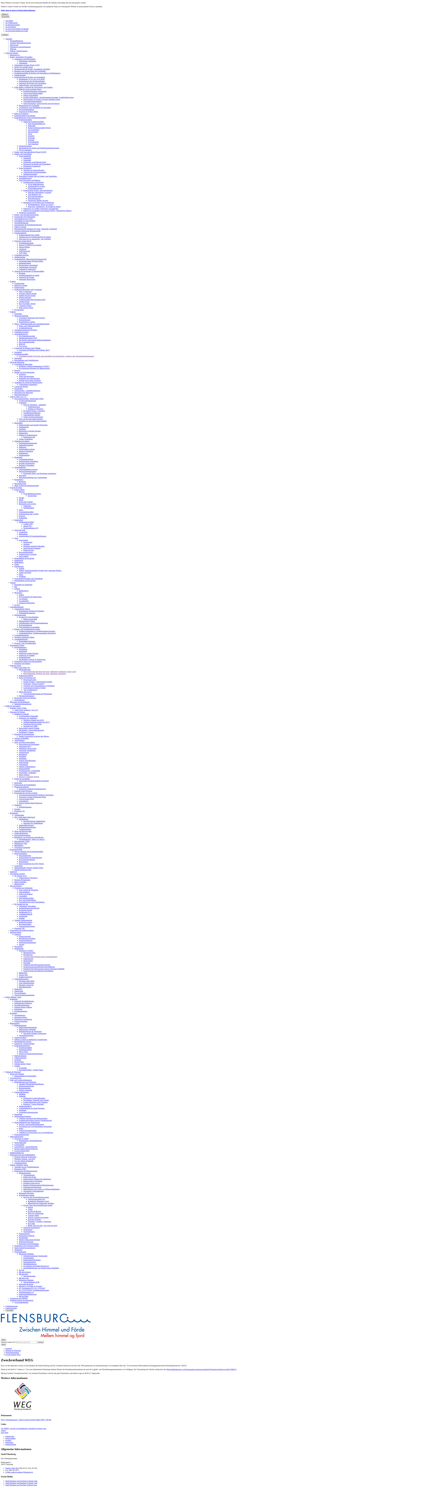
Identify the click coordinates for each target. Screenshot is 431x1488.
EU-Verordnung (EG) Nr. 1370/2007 (32, 1288)
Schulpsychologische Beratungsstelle (27, 231)
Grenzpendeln (19, 1145)
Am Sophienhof (33, 130)
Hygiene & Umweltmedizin (28, 617)
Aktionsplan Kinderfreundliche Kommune (34, 781)
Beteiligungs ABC (20, 843)
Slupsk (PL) (27, 526)
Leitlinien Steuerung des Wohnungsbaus (33, 1118)
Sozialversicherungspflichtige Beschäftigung (39, 967)
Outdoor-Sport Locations (28, 554)
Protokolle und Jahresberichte (29, 378)
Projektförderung (20, 647)
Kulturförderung (24, 657)
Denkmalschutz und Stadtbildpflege (22, 1155)
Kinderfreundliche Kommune (24, 116)
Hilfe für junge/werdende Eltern (30, 89)
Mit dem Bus (23, 1274)
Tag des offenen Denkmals (23, 1161)
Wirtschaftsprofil (20, 1143)
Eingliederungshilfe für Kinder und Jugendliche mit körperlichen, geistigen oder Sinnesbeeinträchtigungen (56, 356)
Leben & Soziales (11, 53)
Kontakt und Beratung (27, 463)
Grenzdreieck (23, 801)
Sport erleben (23, 556)
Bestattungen (23, 453)
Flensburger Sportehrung (23, 1019)
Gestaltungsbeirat (25, 829)
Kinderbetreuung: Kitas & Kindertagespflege (30, 118)
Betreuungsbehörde (21, 316)
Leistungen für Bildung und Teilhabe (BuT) (34, 350)
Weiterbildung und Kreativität (24, 581)
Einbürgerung (24, 427)
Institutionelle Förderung (23, 1003)
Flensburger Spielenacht (31, 166)
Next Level (23, 346)
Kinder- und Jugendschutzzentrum (26, 215)
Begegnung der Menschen (23, 393)
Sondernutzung (24, 455)
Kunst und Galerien (26, 502)
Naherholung (19, 566)
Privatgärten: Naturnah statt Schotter (36, 1100)
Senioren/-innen (15, 665)
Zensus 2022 (23, 975)
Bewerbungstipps (25, 924)
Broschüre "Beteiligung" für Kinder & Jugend (44, 207)
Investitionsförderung (21, 1005)
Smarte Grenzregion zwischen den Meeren (34, 736)
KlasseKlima (23, 1238)
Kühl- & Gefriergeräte (36, 1213)
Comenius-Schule (25, 306)
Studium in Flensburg (35, 409)
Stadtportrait (18, 520)
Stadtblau (22, 1094)
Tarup (30, 134)
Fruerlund (31, 138)
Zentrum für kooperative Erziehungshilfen (29, 271)
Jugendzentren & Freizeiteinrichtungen (28, 225)
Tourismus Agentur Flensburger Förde (32, 797)
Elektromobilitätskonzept (27, 1294)
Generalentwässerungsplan (28, 1112)
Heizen (30, 1207)
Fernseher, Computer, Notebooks (39, 1221)
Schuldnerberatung (25, 328)
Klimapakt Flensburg (26, 1193)
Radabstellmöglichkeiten (32, 1260)
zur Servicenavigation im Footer (16, 31)
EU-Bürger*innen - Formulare (34, 411)
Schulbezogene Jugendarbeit (33, 182)
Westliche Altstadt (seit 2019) (33, 720)
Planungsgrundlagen (21, 787)
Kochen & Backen (34, 1211)
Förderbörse (23, 649)
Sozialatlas (18, 314)
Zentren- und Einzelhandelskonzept (31, 1124)
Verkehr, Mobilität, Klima (19, 1165)
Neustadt (31, 140)
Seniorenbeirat (19, 700)
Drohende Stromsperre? (31, 1228)
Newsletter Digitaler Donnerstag (34, 1033)
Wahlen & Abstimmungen (28, 435)
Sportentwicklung (20, 1017)
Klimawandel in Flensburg (32, 1181)
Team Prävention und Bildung (29, 180)
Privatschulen (19, 310)
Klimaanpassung (25, 1173)
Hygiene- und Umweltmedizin (25, 643)
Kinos (21, 510)
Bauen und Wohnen (17, 1074)
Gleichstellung (19, 740)
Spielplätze (27, 160)
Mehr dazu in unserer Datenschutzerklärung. (18, 10)
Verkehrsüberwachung (27, 449)
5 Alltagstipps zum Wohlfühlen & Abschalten (35, 107)
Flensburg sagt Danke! (22, 663)
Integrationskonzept (21, 395)
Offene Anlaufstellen (30, 95)
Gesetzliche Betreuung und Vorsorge (32, 318)
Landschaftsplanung (21, 1092)
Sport (16, 538)
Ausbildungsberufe (25, 914)
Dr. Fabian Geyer (20, 876)
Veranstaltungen (29, 1175)
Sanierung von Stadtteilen (28, 718)
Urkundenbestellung (26, 459)
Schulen (13, 281)
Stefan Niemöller (20, 882)
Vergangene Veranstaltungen (33, 1191)
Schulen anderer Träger (22, 1064)
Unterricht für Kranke (26, 277)
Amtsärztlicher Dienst (22, 609)
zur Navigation (10, 27)
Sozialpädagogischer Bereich (29, 908)
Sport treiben (23, 540)
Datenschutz (23, 433)
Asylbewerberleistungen (27, 401)
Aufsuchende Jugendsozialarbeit (34, 172)
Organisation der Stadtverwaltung (22, 930)
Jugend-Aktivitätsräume (27, 761)
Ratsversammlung (20, 854)
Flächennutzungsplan (26, 1086)
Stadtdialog (18, 1250)
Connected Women (21, 387)
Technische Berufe (25, 910)
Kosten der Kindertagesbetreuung (31, 1054)
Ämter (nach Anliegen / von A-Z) (26, 710)
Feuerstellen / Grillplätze (27, 773)
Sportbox (26, 544)
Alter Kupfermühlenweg (36, 124)
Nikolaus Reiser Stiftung (23, 1007)
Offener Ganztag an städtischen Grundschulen (30, 1040)
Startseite (8, 1349)
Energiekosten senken (26, 1195)
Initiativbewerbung (25, 922)
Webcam (13, 49)
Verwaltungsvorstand (17, 874)
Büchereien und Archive (27, 504)
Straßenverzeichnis (25, 977)
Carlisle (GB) (28, 524)
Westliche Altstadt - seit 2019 (24, 1159)
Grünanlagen (23, 765)
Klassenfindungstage (35, 188)
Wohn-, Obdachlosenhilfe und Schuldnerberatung (31, 324)
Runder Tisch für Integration (24, 372)
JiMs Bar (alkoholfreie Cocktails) (39, 192)
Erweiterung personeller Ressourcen (36, 1266)
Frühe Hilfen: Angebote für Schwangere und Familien (33, 87)
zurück (3, 1431)
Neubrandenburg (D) (30, 528)
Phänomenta (23, 534)
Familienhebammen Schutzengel (34, 91)
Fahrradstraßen (28, 1258)
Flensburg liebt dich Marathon (34, 546)
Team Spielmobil (25, 156)
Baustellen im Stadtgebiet (23, 585)
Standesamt (18, 457)
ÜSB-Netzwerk (24, 251)
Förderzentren (19, 287)
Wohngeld (18, 358)
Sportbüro (13, 1013)
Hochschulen (19, 1062)
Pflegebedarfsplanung (26, 696)
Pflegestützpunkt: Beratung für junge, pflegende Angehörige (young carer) (49, 672)
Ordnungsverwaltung (21, 441)
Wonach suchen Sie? (8, 1342)
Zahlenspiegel (28, 959)
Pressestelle (18, 947)
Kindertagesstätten (25, 120)
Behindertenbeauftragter (22, 704)
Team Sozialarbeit (25, 168)
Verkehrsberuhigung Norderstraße (35, 1256)
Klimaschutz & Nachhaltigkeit (25, 785)
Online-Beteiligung (21, 833)
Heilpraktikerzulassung (27, 613)
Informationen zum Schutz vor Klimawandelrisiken (41, 1189)
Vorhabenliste (19, 815)
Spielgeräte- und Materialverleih (34, 162)
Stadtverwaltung (15, 932)
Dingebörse (23, 651)
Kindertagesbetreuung (22, 1046)
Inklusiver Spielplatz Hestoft (29, 777)
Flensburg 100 (19, 928)
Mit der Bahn (23, 1296)
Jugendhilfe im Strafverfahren (24, 221)
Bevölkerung (28, 955)
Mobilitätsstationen (30, 1264)
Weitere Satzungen (25, 1090)
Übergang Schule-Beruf (22, 241)
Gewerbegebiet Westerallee (28, 716)
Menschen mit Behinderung (20, 702)
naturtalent (22, 1110)
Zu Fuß (17, 605)
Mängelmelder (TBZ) (22, 841)
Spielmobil (27, 158)
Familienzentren (20, 75)
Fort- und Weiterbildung (27, 900)
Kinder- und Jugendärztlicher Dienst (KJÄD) (30, 152)
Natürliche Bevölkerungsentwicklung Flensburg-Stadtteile (43, 969)
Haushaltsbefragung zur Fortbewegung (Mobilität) (41, 1268)
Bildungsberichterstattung (28, 1027)
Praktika (22, 918)
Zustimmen (5, 17)
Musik (21, 500)
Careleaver (22, 249)
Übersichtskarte (24, 892)
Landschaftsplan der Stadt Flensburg (32, 1108)
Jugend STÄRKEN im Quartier (30, 245)
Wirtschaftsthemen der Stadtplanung (27, 1122)
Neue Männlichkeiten (26, 983)
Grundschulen (19, 283)
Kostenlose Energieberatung (29, 1244)
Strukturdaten (28, 961)
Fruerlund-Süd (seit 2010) (32, 724)
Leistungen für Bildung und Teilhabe (27, 348)
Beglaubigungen (25, 320)
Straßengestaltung (25, 1106)
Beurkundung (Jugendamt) (28, 265)
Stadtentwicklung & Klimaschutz (21, 1300)
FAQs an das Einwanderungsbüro (31, 419)
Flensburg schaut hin (26, 985)
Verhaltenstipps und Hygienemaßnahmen (33, 623)
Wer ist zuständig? (25, 150)
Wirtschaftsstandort (16, 1137)
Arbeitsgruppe (24, 752)
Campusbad (23, 532)
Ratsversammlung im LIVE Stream (31, 864)
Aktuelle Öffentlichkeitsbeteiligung (31, 1084)
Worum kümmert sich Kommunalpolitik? (28, 851)
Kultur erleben (19, 490)
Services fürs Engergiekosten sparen (36, 1197)
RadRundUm (23, 591)
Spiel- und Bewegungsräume (24, 742)
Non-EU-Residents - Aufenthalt (34, 405)
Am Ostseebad (33, 144)
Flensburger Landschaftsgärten (34, 1098)
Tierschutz (22, 475)
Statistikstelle (19, 949)
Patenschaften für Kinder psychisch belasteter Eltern (41, 99)
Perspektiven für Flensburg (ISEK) (26, 1246)
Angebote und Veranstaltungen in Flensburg (39, 686)
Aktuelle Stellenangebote (23, 920)
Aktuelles (8, 39)
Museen (21, 492)
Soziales (13, 312)
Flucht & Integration (17, 362)
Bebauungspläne (25, 1088)
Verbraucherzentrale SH (36, 1199)
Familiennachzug (34, 407)
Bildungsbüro (15, 1023)
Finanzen (17, 934)
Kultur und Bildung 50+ (27, 678)
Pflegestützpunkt (25, 670)
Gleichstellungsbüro (21, 979)
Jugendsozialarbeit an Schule (29, 275)
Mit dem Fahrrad (25, 1272)
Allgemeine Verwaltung (27, 906)
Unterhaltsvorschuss (21, 255)
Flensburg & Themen (17, 712)
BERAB (22, 344)
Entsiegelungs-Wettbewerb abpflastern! (37, 1179)
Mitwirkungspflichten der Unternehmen (33, 477)
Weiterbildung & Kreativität (24, 558)
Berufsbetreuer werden (27, 322)
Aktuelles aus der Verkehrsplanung (26, 1167)
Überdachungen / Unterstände (29, 771)
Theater (21, 498)
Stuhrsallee (32, 126)
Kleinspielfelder (24, 769)
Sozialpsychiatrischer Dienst (24, 637)
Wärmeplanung (24, 1234)
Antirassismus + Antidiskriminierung (27, 391)
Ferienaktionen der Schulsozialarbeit (32, 81)
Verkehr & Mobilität (21, 738)
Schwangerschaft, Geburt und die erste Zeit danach (41, 103)
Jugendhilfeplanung (21, 223)
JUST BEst (23, 253)
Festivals (22, 516)
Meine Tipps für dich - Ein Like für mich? (42, 1226)
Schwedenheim (33, 142)
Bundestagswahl (29, 437)
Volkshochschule (20, 1058)
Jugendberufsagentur (26, 243)
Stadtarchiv (27, 506)
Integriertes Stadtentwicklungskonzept (32, 789)
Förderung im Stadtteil (27, 655)
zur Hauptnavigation (12, 25)
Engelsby (31, 136)
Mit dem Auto (24, 1278)
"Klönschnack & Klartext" (28, 878)
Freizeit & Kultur (16, 488)
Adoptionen (23, 63)
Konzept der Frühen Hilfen (28, 112)
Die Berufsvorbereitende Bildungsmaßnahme (35, 340)
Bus (15, 587)
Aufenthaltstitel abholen (31, 415)
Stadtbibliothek (28, 508)
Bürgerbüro (18, 423)
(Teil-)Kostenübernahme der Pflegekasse (37, 694)
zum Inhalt (9, 21)
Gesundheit (23, 896)
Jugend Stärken (24, 247)
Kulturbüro (14, 999)
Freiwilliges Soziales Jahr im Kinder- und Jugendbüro (38, 176)
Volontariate (23, 916)
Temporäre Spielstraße (22, 847)
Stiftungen (22, 447)
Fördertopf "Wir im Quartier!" (34, 684)
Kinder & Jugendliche (22, 779)
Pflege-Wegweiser (25, 692)
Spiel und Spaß (19, 530)
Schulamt (17, 1060)
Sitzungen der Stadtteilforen (33, 823)
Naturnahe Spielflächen (27, 750)
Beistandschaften (25, 263)
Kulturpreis (18, 1009)
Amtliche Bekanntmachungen (20, 43)
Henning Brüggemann (22, 880)
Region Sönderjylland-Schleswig (30, 803)
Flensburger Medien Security (38, 201)
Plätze (21, 575)
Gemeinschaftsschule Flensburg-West (32, 300)
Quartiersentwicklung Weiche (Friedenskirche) (35, 1120)
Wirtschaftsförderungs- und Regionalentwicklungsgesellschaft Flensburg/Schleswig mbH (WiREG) (201, 1369)
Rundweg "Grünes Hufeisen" (33, 1104)
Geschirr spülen (33, 1215)
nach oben (4, 1433)
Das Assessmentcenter (27, 342)
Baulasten (22, 482)
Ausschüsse (18, 866)
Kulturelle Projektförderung (24, 1001)
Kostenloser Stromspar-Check (38, 1201)
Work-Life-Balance (26, 894)
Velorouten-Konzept (26, 1284)
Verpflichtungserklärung (31, 413)
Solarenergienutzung (26, 1242)
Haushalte (26, 963)
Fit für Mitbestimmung (36, 184)
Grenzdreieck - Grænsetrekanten (25, 1147)
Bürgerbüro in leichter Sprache (30, 431)
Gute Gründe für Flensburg (28, 890)
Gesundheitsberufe (21, 639)
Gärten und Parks (25, 573)
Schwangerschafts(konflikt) (33, 93)
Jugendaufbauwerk (21, 334)
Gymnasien (23, 1068)
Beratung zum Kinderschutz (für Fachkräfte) (30, 71)
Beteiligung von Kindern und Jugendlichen (38, 203)
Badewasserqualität (30, 619)
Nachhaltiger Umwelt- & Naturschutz (32, 659)
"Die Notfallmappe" (30, 690)
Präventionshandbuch (26, 110)
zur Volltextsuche (11, 23)
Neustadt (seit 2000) (30, 726)
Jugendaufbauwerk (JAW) (23, 219)
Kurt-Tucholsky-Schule (27, 304)
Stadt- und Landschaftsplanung (21, 1080)
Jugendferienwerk (25, 178)
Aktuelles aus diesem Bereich (33, 170)
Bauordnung (18, 479)
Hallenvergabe (28, 550)
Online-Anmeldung (26, 439)
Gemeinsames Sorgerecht (28, 267)
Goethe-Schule (24, 302)
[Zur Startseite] (46, 1338)
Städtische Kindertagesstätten (33, 122)
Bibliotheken (18, 562)
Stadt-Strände (23, 763)
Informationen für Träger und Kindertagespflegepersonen (39, 148)
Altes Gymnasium (25, 291)
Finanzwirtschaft (25, 936)
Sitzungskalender (25, 856)
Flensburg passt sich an (31, 1183)
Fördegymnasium (25, 298)
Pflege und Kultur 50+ (22, 668)
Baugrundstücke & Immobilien (25, 1076)
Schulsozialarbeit (20, 233)
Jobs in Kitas (23, 1052)
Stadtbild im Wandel (21, 714)
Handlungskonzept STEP (28, 338)
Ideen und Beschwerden (23, 831)
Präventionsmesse (34, 198)
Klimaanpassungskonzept (32, 1187)
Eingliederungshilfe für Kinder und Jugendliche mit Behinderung (37, 73)
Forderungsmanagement (27, 942)
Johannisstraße (33, 132)
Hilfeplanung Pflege (26, 676)
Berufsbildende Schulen (22, 1042)
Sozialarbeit (18, 389)
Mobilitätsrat (18, 845)
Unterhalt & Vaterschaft (27, 269)
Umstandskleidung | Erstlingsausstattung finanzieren (37, 633)
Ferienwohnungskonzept (27, 1131)
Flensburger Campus (26, 732)
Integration (18, 783)
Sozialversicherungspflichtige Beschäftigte (38, 971)
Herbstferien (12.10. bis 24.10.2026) (32, 79)
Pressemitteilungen (16, 41)
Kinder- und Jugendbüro (23, 154)
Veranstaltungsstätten (26, 512)
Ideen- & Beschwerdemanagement (26, 486)
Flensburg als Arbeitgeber (23, 888)
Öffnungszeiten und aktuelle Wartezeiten (33, 425)
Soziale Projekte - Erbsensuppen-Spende (37, 682)
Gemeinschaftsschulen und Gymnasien (28, 289)
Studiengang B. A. (25, 912)
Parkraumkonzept (29, 1262)
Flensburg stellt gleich (26, 981)
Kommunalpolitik (16, 849)
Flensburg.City (19, 811)
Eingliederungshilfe (21, 354)
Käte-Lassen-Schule (26, 308)
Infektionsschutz (20, 615)
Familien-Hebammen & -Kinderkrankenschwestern (37, 631)
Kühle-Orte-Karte (29, 1177)
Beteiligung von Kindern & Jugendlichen (29, 837)
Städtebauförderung (17, 1153)
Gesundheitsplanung (21, 635)
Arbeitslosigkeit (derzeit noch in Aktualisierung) (40, 957)
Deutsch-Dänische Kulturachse (25, 1157)
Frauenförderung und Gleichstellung (32, 902)
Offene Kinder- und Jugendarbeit (30, 85)
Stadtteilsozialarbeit (30, 174)
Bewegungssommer (26, 552)
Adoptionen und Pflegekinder (24, 59)
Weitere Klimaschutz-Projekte (29, 1240)
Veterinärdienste (20, 467)
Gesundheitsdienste (17, 607)
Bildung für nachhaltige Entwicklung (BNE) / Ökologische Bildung (47, 211)
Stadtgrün (22, 1096)
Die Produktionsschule (27, 336)
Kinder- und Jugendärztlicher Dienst (27, 629)
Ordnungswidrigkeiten (27, 603)
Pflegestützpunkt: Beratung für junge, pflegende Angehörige (35, 229)
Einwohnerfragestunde (22, 835)
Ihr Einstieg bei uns (21, 904)
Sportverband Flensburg (31, 548)
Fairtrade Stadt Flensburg (23, 791)
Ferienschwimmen (20, 1021)
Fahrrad (17, 589)
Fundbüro (22, 429)
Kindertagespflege (25, 146)
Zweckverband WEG (26, 799)
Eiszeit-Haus (32, 496)
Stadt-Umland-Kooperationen (24, 1248)
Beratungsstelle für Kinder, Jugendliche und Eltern (32, 69)
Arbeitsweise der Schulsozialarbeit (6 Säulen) (35, 237)
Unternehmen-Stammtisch (28, 384)
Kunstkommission (20, 1011)
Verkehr (12, 583)
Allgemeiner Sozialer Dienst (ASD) (27, 65)
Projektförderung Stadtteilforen (34, 821)
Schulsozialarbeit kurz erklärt (29, 235)
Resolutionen (23, 862)
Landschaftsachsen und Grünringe (35, 1102)
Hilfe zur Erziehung (21, 114)
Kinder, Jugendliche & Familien (21, 57)
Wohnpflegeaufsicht (26, 445)
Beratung (22, 273)
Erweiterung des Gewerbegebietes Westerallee (35, 1126)
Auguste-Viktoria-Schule (27, 293)
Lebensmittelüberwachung (28, 469)
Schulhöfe (22, 756)
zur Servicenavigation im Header (17, 29)
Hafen (21, 1128)
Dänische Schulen (20, 285)
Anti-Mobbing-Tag (34, 194)
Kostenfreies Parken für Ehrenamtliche (28, 661)
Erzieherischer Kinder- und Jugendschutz (38, 190)
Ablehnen (5, 14)
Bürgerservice (15, 55)
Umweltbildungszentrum (32, 494)
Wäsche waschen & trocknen (38, 1217)
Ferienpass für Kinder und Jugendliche (32, 83)
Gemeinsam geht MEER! (19, 1298)
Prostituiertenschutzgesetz (28, 443)
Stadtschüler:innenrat (26, 825)
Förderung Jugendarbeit (27, 213)
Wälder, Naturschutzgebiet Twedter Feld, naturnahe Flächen (40, 570)
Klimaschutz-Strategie (26, 1236)
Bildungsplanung (20, 1025)
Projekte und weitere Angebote (30, 380)
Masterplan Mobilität (26, 1254)
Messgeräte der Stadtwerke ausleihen (41, 1203)
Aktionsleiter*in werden (36, 186)
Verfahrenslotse (19, 257)
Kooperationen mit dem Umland (25, 793)
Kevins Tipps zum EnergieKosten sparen (37, 1205)
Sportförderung (19, 1015)
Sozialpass (18, 352)
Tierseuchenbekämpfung (27, 471)
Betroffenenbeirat (25, 987)
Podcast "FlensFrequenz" (19, 51)
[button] (215, 1397)
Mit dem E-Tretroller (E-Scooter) (30, 1286)
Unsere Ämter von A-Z (18, 397)
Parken (21, 595)
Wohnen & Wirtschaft (13, 1072)
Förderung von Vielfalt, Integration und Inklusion (40, 209)
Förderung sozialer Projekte (28, 653)
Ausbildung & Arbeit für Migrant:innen (28, 382)
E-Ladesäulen (24, 601)
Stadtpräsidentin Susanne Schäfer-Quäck (28, 868)
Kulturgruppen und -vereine (29, 514)
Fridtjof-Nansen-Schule (27, 296)
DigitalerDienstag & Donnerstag (30, 1031)
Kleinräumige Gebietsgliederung (30, 1141)
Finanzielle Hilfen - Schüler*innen (31, 1070)
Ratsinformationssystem (22, 870)
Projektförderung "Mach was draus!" (41, 205)
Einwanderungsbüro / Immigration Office (29, 399)
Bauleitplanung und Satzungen (25, 1082)
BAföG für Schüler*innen (23, 67)
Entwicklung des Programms (29, 744)
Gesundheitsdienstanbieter (32, 101)
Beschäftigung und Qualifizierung (26, 360)
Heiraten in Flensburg (26, 465)
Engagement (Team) (17, 645)
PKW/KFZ (18, 593)
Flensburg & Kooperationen (24, 734)
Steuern (21, 945)
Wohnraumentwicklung (22, 1116)
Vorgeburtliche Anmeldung (28, 461)
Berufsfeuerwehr (20, 484)
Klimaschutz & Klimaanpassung (25, 1171)
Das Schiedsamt (20, 993)
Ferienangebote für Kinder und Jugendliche (29, 77)
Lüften (30, 1209)
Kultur (16, 564)
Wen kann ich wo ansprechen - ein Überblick (35, 239)
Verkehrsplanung (20, 1252)
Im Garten (31, 1223)
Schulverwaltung (20, 1037)
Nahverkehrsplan (29, 1276)
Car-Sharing (23, 599)
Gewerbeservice (15, 1078)
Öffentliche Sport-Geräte (27, 748)
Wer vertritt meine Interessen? (24, 817)
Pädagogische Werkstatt (27, 1029)
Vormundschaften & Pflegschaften (31, 261)
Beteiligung (23, 754)
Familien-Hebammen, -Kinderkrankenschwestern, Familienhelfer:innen (48, 97)
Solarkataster (27, 1230)
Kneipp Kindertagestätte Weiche (39, 128)
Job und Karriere (16, 886)
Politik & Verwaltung (12, 706)
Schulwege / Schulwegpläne (24, 1044)
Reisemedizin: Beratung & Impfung (31, 611)
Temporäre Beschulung (27, 279)
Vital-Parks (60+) (25, 746)
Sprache (17, 370)
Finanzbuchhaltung (25, 940)
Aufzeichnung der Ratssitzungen (30, 858)
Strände (21, 568)
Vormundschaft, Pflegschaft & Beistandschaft (30, 259)
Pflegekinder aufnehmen (27, 61)
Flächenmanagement (21, 1135)
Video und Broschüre (26, 376)
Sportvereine (27, 542)
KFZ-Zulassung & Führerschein (30, 597)
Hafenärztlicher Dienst (27, 621)
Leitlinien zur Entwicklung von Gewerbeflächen (36, 1133)
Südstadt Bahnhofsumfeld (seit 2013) (36, 722)
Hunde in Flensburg (26, 451)
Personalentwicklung (26, 898)
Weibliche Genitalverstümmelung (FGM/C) (34, 366)
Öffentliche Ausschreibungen (20, 47)
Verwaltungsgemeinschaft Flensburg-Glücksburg (36, 795)
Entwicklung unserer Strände (29, 728)
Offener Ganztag (20, 227)
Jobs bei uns (14, 45)
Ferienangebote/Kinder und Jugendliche (28, 579)
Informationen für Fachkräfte (29, 105)
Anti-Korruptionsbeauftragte (24, 995)
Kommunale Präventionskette (24, 217)
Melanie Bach (19, 884)
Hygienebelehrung (25, 625)
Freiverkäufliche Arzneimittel (29, 627)
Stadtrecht (17, 805)
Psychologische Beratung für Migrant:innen (34, 368)
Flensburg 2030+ (20, 1169)
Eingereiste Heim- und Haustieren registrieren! (39, 473)
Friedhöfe (22, 577)
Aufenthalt (22, 403)
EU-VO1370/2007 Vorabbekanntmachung (34, 1290)
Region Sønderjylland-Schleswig (26, 1149)
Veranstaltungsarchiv (26, 1035)
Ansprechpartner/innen (27, 926)
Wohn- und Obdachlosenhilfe (29, 326)
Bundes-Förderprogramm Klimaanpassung (38, 1185)
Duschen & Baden (34, 1219)
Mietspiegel (23, 973)
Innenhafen (18, 1114)
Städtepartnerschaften (26, 522)
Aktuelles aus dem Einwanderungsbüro (33, 421)
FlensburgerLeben (29, 680)
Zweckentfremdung (21, 1302)
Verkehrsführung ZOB (31, 1282)
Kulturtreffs (23, 518)
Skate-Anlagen (24, 775)
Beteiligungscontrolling (27, 938)
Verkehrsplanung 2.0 (26, 1292)
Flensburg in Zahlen (26, 951)
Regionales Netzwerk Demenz (25, 698)
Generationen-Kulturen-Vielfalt (34, 688)
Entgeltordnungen (25, 807)
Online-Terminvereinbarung (33, 417)
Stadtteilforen (23, 819)
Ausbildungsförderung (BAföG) (25, 330)
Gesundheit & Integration (23, 364)
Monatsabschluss (29, 953)
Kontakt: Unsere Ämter (18, 708)
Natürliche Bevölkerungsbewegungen (36, 965)
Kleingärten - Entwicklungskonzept (31, 730)
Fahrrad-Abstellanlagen (27, 767)
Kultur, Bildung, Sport (13, 997)
